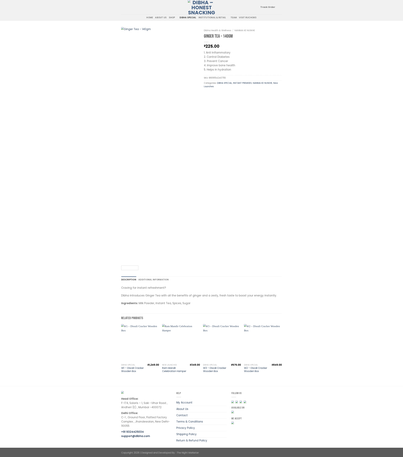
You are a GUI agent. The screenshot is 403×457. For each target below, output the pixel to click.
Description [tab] (128, 279)
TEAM (234, 17)
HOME (149, 17)
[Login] (280, 7)
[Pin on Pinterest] (225, 94)
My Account (184, 402)
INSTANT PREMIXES (242, 83)
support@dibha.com (135, 436)
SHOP (172, 17)
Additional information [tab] (153, 279)
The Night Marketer (188, 452)
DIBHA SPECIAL (188, 17)
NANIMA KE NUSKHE (245, 30)
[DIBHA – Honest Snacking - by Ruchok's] (201, 7)
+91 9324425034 (132, 432)
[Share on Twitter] (213, 94)
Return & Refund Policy (191, 440)
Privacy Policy (185, 428)
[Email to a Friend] (219, 94)
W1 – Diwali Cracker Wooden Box (132, 369)
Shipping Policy (186, 434)
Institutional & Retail (212, 17)
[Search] (122, 7)
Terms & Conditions (189, 421)
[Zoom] (125, 259)
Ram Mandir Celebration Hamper (174, 369)
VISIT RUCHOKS (248, 17)
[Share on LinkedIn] (231, 94)
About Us (182, 409)
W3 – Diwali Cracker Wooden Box (214, 369)
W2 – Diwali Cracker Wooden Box (255, 369)
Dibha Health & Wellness (217, 30)
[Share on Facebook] (207, 94)
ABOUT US (161, 17)
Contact (182, 415)
